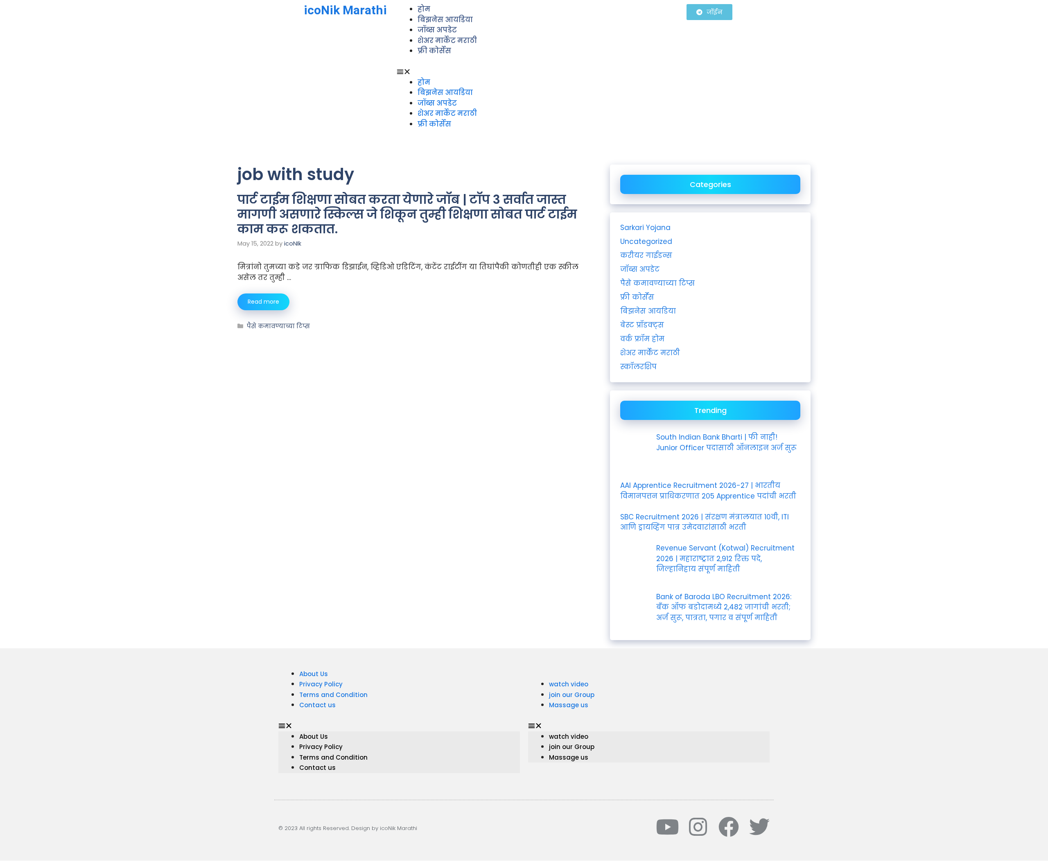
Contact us (317, 705)
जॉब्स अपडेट (437, 30)
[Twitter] (759, 827)
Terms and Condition (333, 694)
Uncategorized (646, 241)
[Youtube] (667, 827)
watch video (568, 684)
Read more (263, 302)
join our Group (571, 694)
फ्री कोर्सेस (434, 51)
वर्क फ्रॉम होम (642, 339)
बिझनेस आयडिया (445, 20)
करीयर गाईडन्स (646, 255)
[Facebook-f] (728, 827)
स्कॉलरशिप (638, 367)
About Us (313, 674)
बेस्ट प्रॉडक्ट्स (642, 325)
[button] (538, 72)
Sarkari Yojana (645, 227)
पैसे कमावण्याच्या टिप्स (278, 326)
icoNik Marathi (345, 10)
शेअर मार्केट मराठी (447, 40)
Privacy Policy (321, 684)
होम (424, 82)
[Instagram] (698, 827)
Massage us (568, 705)
